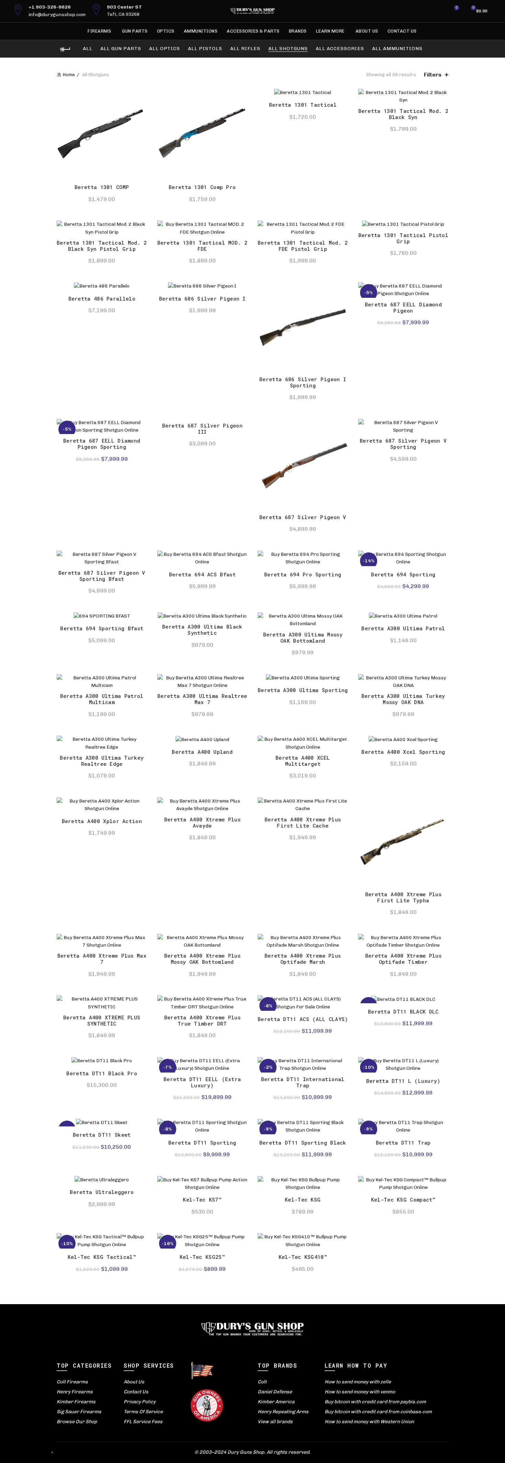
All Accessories (340, 48)
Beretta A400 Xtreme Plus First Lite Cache (303, 822)
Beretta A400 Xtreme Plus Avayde (202, 822)
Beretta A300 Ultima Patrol (403, 628)
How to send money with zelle (358, 1382)
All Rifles (245, 48)
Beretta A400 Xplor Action (102, 821)
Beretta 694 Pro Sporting (302, 574)
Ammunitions (201, 31)
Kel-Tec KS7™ (202, 1199)
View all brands (275, 1422)
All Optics (164, 48)
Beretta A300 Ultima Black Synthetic (202, 629)
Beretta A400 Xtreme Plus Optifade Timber (403, 958)
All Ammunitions (397, 48)
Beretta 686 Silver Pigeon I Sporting (302, 382)
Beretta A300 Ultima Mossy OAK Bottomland (303, 637)
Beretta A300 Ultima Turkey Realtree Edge (102, 760)
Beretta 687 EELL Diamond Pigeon (403, 307)
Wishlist (457, 8)
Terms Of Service (143, 1412)
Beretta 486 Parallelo (101, 298)
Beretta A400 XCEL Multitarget (303, 760)
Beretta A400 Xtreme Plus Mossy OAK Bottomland (202, 958)
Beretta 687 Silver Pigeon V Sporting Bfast (101, 576)
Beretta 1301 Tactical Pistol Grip (403, 238)
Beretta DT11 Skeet (102, 1135)
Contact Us (402, 31)
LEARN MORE (330, 31)
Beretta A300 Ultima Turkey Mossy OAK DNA (403, 699)
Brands (298, 31)
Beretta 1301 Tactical (303, 105)
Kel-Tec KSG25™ (202, 1257)
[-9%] (102, 1123)
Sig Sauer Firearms (79, 1412)
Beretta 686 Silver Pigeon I (202, 298)
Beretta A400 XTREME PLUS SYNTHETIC (101, 1020)
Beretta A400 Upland (202, 752)
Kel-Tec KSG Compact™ (403, 1199)
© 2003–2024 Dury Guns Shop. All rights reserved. (252, 1452)
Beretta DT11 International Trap (303, 1082)
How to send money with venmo (360, 1392)
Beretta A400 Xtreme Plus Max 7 (101, 958)
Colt (262, 1382)
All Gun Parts (120, 48)
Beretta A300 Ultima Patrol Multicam (102, 699)
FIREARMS (99, 31)
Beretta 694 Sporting (403, 574)
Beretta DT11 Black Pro (101, 1073)
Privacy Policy (140, 1402)
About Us (367, 31)
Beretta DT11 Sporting (202, 1142)
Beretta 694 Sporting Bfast (101, 628)
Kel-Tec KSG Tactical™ (102, 1257)
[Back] (65, 49)
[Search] (437, 11)
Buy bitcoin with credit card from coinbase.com (378, 1412)
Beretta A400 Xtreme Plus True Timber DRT (202, 1020)
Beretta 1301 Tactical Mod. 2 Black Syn (403, 114)
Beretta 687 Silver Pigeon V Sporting (403, 443)
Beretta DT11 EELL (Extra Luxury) (202, 1082)
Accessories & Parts (253, 31)
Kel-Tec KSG (303, 1199)
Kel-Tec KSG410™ (303, 1257)
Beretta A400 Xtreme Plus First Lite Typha (403, 897)
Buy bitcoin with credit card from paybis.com (375, 1402)
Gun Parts (135, 31)
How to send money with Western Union (369, 1422)
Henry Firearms (75, 1392)
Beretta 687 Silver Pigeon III (202, 428)
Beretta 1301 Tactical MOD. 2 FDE (202, 245)
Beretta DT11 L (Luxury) (403, 1081)
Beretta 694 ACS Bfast (202, 574)
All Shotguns (288, 48)
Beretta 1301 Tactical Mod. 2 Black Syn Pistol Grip (102, 245)
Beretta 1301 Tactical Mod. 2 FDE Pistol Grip (303, 245)
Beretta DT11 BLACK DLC (403, 1011)
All (87, 48)
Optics (166, 31)
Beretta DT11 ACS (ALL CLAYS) (303, 1019)
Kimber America (276, 1402)
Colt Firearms (72, 1382)
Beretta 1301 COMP (102, 187)
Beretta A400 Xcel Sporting (403, 752)
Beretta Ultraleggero (102, 1192)
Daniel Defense (275, 1392)
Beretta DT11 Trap (403, 1142)
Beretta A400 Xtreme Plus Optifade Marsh (303, 958)
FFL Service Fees (143, 1422)
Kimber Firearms (76, 1402)
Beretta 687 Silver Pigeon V (302, 517)
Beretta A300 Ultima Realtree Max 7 (202, 699)
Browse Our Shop (77, 1422)
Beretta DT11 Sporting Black (302, 1142)
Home (69, 74)
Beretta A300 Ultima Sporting (303, 690)
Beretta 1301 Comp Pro (202, 187)
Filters (432, 74)
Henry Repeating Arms (283, 1412)
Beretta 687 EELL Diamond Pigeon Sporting (101, 443)
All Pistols (205, 48)
